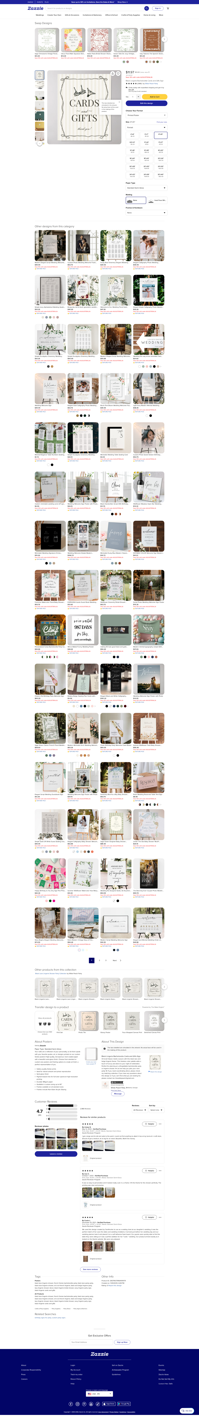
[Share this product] (112, 73)
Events (40, 2)
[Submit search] (146, 8)
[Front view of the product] (84, 107)
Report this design (155, 1072)
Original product (95, 1158)
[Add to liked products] (118, 73)
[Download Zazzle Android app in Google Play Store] (124, 1404)
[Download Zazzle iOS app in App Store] (109, 1404)
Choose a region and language (97, 1390)
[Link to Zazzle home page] (36, 8)
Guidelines (123, 1412)
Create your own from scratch (91, 1063)
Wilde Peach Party (151, 84)
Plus (46, 2)
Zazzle (30, 2)
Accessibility (131, 1412)
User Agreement (103, 1412)
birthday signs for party (43, 1318)
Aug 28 (131, 90)
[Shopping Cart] (167, 8)
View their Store (116, 1090)
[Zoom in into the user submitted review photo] (40, 1134)
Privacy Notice (114, 1412)
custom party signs (58, 1318)
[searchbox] (97, 8)
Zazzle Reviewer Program (91, 1133)
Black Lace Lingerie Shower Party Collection (50, 973)
